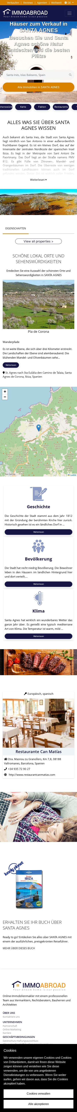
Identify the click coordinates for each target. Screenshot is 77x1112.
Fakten (42, 106)
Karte (23, 106)
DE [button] (69, 2)
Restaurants (61, 106)
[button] (38, 428)
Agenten (42, 2)
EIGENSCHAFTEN (15, 228)
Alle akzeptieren (38, 1104)
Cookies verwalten (38, 1093)
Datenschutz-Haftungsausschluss (20, 1040)
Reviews (28, 2)
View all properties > (38, 241)
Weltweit (56, 2)
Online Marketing (12, 1029)
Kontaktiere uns (11, 1016)
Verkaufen (13, 2)
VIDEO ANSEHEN (38, 832)
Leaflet (73, 475)
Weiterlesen (37, 179)
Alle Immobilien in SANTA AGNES (38, 87)
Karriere (7, 1032)
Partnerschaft (10, 1025)
